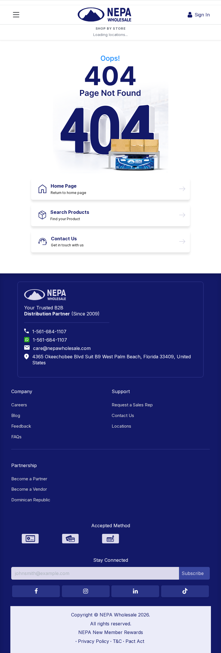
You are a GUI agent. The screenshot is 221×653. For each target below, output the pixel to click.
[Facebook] (36, 591)
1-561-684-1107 (49, 331)
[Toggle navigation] (16, 15)
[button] (194, 573)
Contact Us (64, 238)
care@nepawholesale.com (62, 348)
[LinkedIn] (135, 591)
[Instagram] (86, 591)
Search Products (69, 212)
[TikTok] (185, 591)
